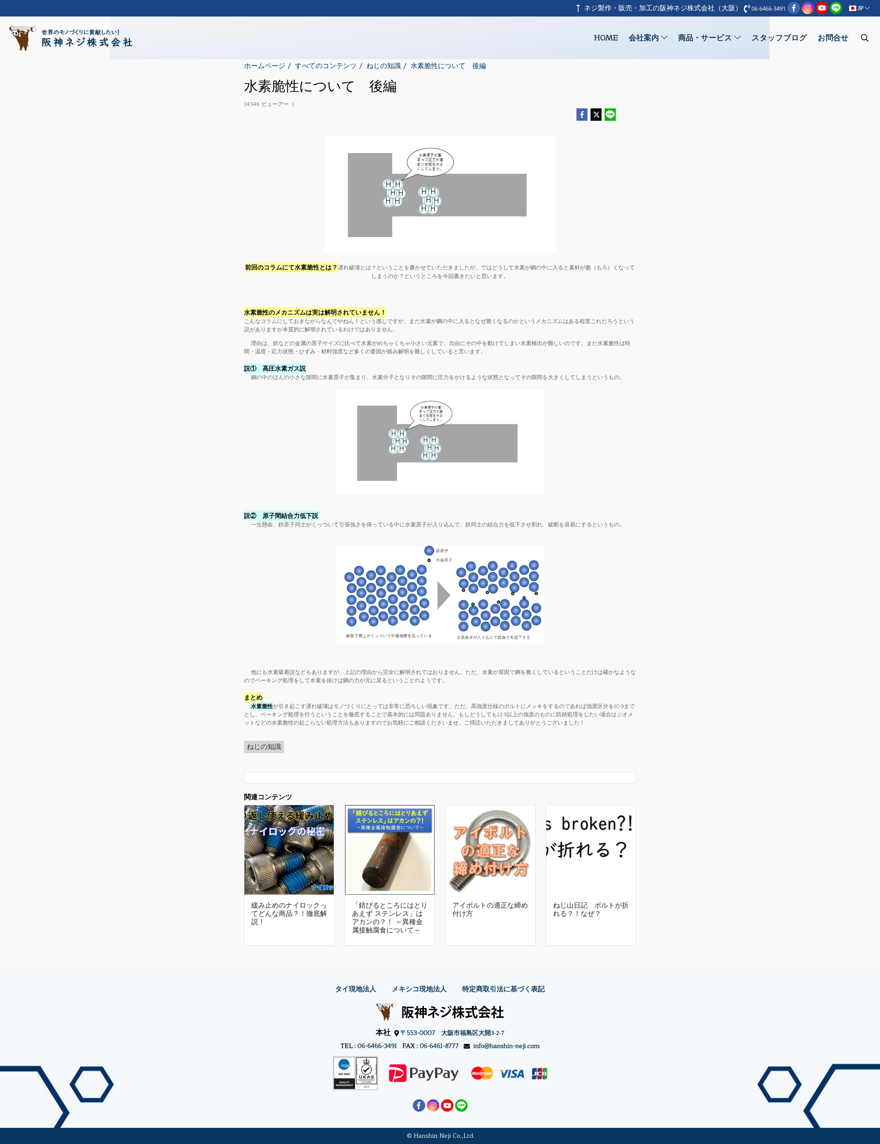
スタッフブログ (779, 38)
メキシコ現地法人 (419, 989)
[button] (864, 37)
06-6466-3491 (377, 1046)
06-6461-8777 (439, 1046)
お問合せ (833, 38)
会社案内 (645, 38)
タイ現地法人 (355, 989)
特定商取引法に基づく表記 (503, 989)
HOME (606, 38)
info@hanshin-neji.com (506, 1046)
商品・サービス (706, 38)
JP (860, 8)
